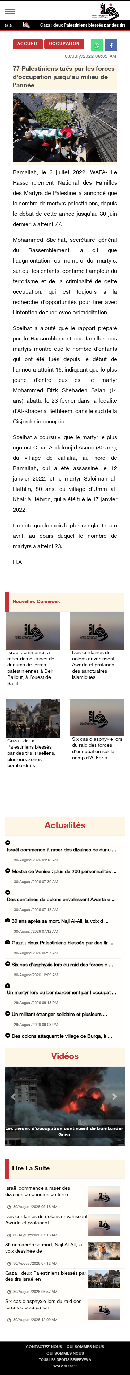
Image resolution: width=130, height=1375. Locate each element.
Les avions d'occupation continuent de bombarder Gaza (64, 1132)
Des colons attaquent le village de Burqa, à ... (62, 1036)
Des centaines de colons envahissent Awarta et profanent (46, 1220)
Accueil (27, 44)
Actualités (65, 826)
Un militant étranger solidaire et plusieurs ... (59, 1015)
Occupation (64, 44)
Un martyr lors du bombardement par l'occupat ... (61, 993)
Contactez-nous (44, 1347)
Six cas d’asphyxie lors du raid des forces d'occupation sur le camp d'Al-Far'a (97, 748)
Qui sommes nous (85, 1347)
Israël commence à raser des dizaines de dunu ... (61, 850)
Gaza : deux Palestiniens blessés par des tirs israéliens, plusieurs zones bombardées (31, 753)
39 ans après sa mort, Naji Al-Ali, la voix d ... (60, 921)
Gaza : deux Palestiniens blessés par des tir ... (62, 943)
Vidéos (65, 1057)
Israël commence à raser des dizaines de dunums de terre (37, 1192)
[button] (14, 1097)
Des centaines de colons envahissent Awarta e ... (61, 900)
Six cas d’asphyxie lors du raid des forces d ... (62, 965)
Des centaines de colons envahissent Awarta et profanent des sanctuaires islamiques (94, 665)
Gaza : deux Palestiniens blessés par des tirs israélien (45, 1276)
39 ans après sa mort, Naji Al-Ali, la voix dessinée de (43, 1248)
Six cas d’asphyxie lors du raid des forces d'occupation (43, 1305)
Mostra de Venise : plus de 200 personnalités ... (64, 872)
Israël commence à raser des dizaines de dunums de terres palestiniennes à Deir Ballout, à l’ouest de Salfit (30, 668)
